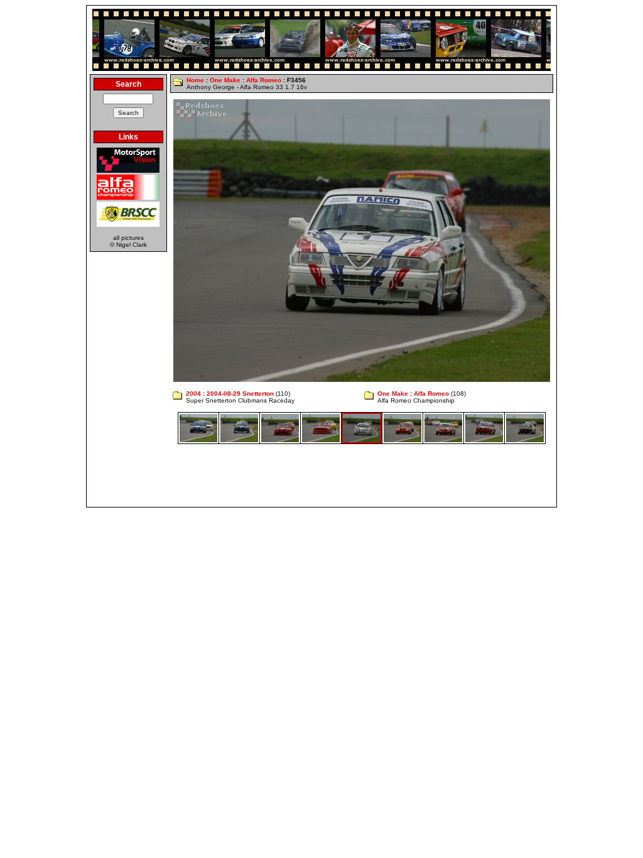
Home (195, 80)
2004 (193, 393)
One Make (225, 80)
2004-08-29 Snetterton (240, 393)
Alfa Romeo (263, 80)
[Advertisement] (321, 475)
